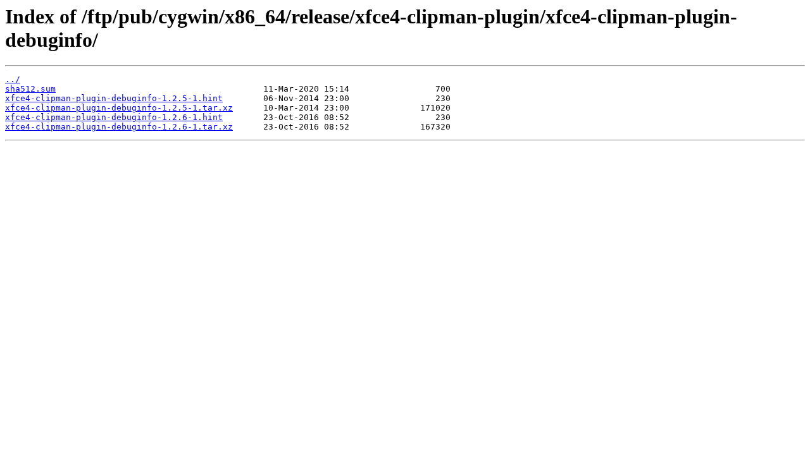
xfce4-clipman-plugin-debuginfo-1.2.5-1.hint (114, 98)
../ (12, 79)
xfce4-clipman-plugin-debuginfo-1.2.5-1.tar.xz (119, 107)
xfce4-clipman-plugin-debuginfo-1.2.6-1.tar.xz (119, 126)
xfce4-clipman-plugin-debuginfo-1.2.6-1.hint (114, 117)
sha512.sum (30, 89)
